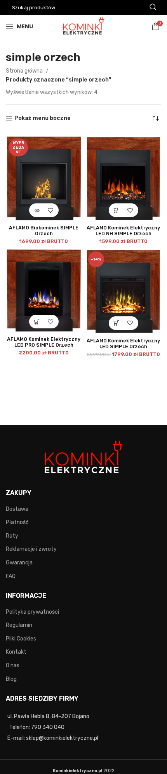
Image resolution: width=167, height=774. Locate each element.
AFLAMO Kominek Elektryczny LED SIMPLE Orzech (123, 343)
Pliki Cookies (21, 638)
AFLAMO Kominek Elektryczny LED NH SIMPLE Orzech (123, 230)
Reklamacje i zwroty (31, 549)
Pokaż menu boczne (42, 118)
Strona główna (25, 71)
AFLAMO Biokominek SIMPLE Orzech (43, 230)
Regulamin (19, 625)
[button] (117, 210)
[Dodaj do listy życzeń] (50, 210)
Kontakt (16, 652)
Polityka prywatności (32, 612)
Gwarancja (19, 562)
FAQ (11, 576)
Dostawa (17, 509)
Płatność (17, 522)
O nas (12, 665)
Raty (12, 536)
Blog (11, 679)
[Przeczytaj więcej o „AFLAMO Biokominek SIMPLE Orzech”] (37, 210)
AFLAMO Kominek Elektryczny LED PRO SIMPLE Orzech (43, 342)
